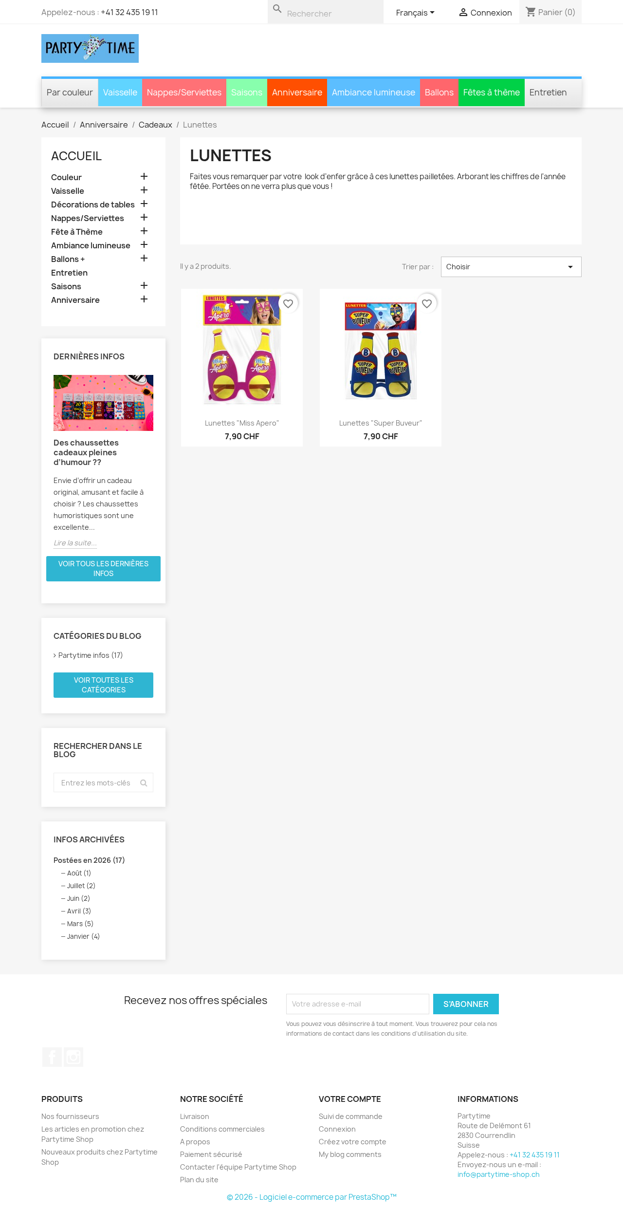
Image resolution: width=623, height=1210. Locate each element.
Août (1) (79, 873)
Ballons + (68, 259)
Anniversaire (75, 300)
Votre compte (350, 1099)
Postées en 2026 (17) (89, 860)
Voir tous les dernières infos (103, 568)
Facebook (52, 1057)
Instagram (73, 1057)
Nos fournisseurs (70, 1116)
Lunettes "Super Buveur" (380, 423)
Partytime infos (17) (90, 655)
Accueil (76, 156)
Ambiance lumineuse (90, 246)
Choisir (511, 267)
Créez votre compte (352, 1141)
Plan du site (199, 1179)
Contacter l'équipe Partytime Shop (238, 1167)
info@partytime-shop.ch (499, 1174)
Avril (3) (79, 911)
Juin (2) (79, 898)
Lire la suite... (75, 542)
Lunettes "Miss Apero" (242, 423)
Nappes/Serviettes (87, 218)
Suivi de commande (351, 1116)
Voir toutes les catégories (103, 684)
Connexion (337, 1129)
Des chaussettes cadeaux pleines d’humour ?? (86, 452)
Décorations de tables (93, 205)
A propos (195, 1141)
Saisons (66, 286)
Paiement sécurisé (211, 1154)
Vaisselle (67, 191)
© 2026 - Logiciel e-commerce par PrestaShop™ (312, 1197)
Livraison (194, 1116)
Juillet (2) (81, 885)
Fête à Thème (77, 232)
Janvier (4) (83, 936)
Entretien (69, 273)
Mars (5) (80, 923)
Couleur (66, 177)
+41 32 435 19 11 (129, 12)
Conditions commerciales (222, 1129)
